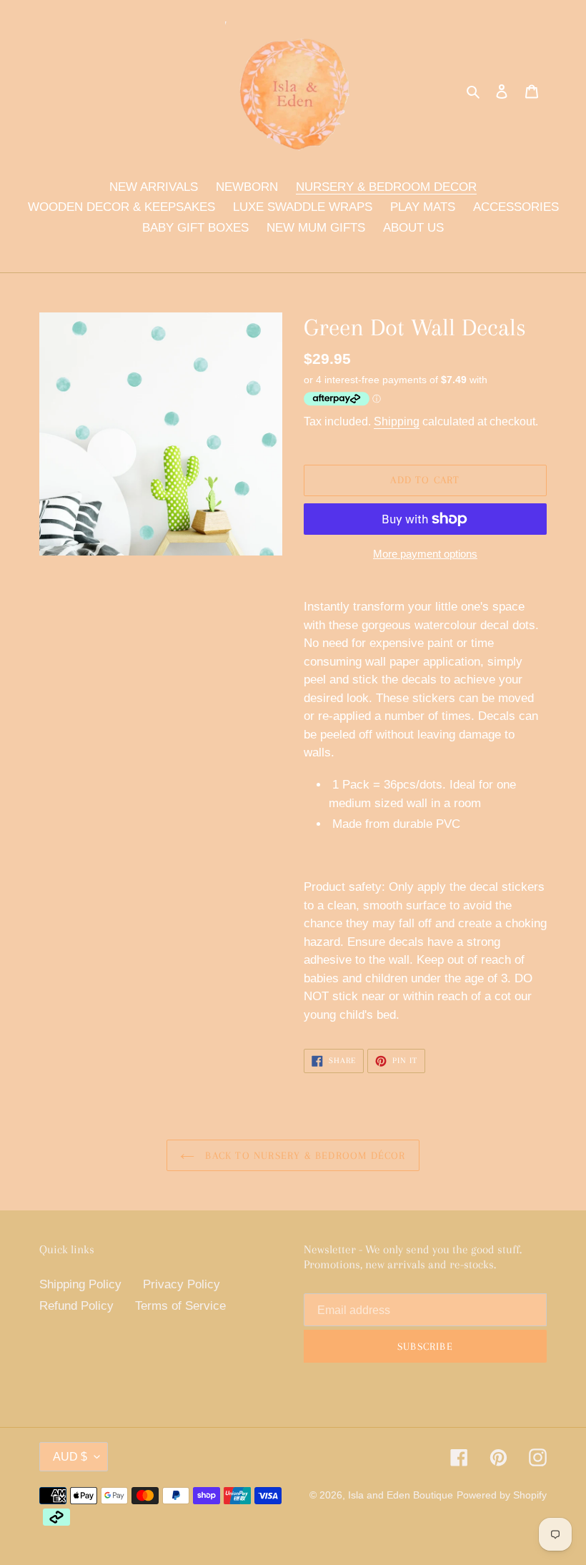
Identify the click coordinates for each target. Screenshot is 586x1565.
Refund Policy (76, 1306)
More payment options (425, 554)
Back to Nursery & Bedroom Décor (303, 1155)
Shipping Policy (80, 1284)
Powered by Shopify (502, 1495)
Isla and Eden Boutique (400, 1495)
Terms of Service (180, 1306)
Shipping (396, 421)
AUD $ (70, 1457)
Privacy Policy (181, 1284)
